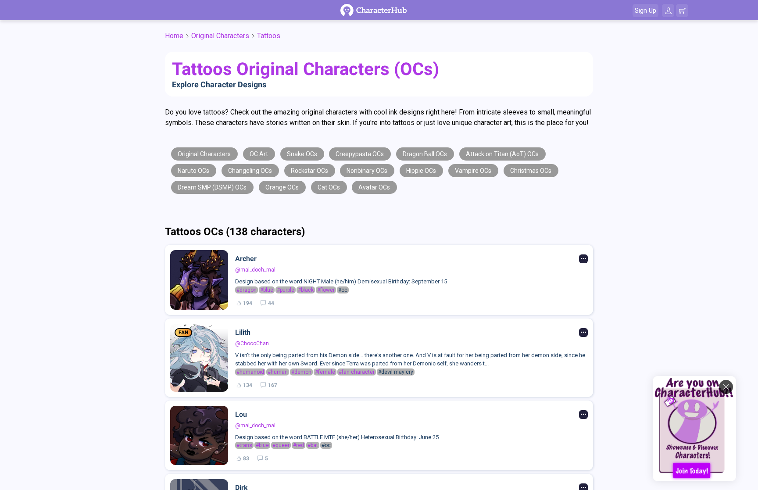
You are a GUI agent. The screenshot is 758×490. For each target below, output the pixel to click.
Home (174, 36)
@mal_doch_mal (255, 270)
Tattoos (268, 36)
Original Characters (220, 36)
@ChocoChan (252, 343)
